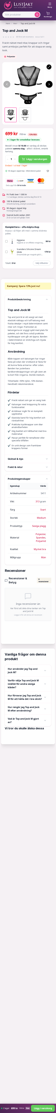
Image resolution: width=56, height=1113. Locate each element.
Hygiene (21, 240)
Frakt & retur (15, 467)
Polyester (40, 534)
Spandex (40, 537)
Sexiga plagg (39, 526)
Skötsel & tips (15, 458)
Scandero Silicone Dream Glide (29, 250)
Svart (43, 509)
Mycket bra (40, 549)
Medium (41, 517)
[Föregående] (6, 84)
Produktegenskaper (19, 478)
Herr (15, 23)
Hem (8, 23)
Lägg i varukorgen (36, 159)
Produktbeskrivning (19, 299)
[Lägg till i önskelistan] (48, 171)
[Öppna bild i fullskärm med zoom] (49, 66)
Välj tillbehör (41, 263)
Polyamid (41, 541)
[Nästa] (49, 84)
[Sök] (37, 14)
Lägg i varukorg (43, 1108)
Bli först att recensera (25, 37)
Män (43, 557)
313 (37, 501)
